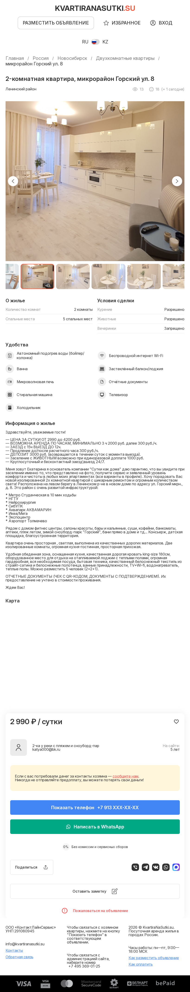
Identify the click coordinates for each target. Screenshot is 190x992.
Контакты (14, 950)
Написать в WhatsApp (99, 827)
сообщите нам (125, 776)
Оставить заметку (89, 891)
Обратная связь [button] (19, 957)
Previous (13, 181)
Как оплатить (141, 964)
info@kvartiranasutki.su (25, 944)
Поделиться (26, 867)
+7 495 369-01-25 (84, 966)
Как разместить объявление (154, 958)
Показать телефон (95, 807)
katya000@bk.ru (46, 749)
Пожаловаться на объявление (100, 910)
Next (177, 181)
